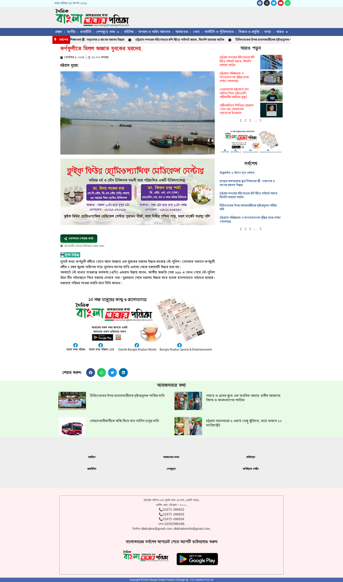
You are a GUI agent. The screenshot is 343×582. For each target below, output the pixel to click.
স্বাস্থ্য (267, 32)
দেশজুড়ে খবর (105, 32)
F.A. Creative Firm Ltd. (202, 579)
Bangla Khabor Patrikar (162, 579)
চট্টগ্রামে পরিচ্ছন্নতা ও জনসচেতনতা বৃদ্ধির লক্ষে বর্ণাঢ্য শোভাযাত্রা (234, 77)
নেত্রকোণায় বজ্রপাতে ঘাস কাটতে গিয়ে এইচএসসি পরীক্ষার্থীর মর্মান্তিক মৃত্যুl (234, 93)
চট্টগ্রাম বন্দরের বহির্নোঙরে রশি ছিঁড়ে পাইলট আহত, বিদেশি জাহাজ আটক (162, 39)
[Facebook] (260, 3)
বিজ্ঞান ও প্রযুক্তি (249, 32)
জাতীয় (71, 32)
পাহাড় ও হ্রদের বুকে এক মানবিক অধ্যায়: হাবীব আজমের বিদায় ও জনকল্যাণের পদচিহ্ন (243, 398)
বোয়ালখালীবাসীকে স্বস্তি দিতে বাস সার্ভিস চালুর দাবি (124, 421)
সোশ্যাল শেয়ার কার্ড (80, 238)
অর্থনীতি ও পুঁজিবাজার (219, 32)
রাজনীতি (86, 32)
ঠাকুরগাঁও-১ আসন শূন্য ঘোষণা (237, 172)
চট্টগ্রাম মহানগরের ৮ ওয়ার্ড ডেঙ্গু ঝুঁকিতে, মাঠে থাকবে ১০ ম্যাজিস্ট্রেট (244, 423)
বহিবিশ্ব (128, 32)
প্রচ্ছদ (58, 32)
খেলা (196, 32)
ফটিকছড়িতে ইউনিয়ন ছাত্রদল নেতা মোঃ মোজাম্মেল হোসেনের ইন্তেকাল (236, 109)
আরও (280, 32)
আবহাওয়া (181, 32)
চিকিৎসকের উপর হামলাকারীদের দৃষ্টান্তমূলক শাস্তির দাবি (252, 39)
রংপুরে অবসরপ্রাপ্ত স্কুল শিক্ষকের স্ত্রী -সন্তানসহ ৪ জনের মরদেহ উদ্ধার (247, 183)
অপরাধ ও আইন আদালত (154, 32)
